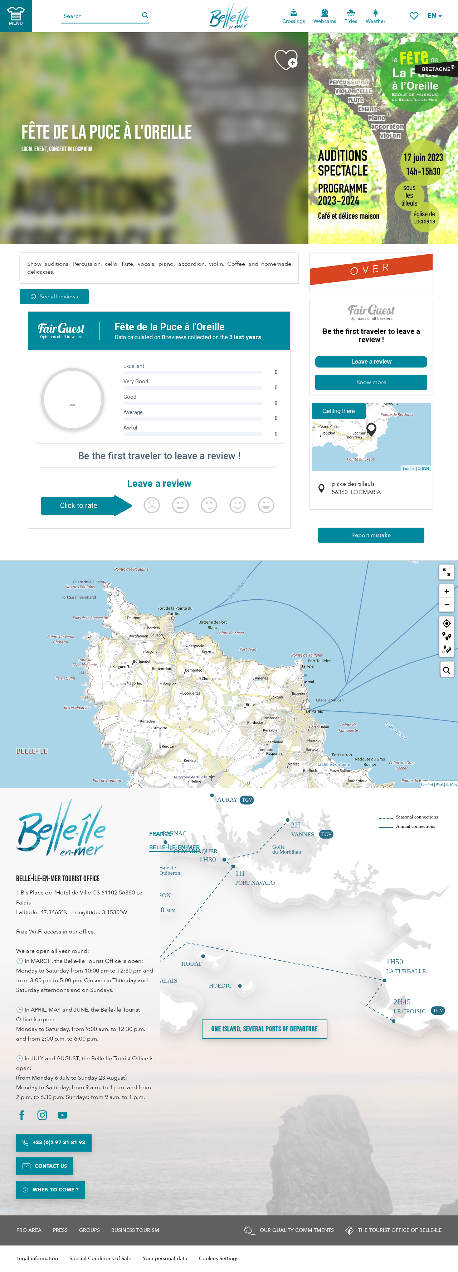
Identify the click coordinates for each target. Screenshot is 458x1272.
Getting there (338, 411)
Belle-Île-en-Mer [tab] (174, 847)
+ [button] (446, 591)
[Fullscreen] (446, 572)
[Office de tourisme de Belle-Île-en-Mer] (61, 827)
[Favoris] (414, 16)
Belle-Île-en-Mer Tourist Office (57, 879)
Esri (439, 784)
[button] (434, 16)
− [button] (446, 604)
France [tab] (160, 834)
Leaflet (409, 468)
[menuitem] (229, 16)
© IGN (423, 468)
